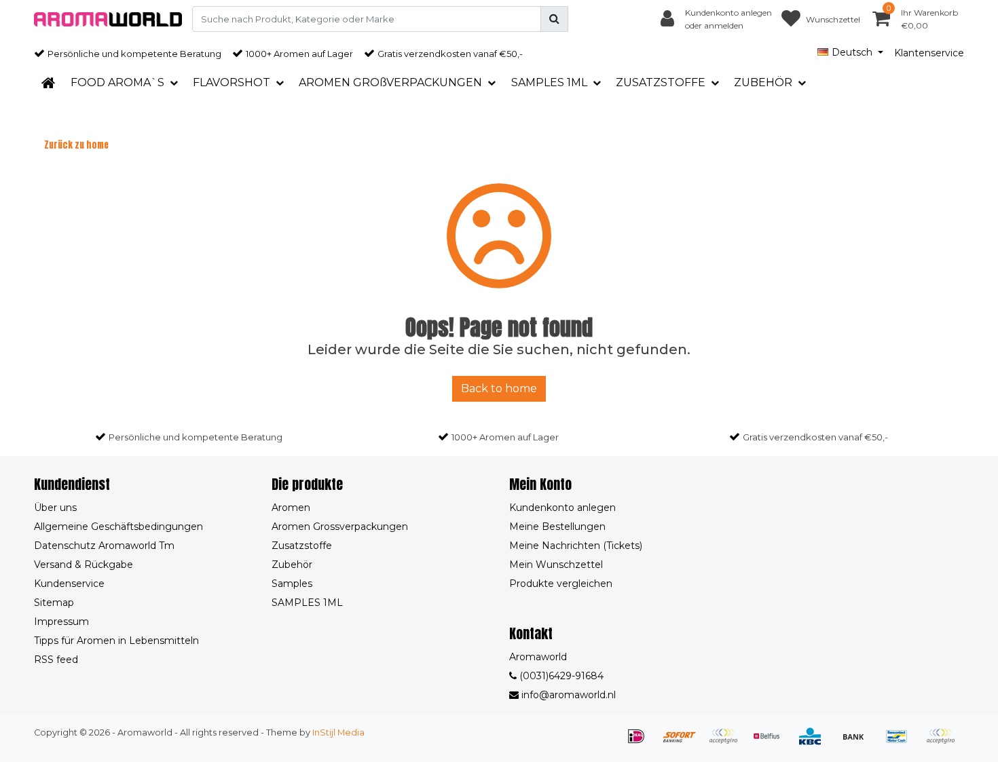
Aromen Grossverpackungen (340, 526)
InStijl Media (338, 732)
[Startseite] (48, 83)
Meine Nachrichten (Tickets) (575, 545)
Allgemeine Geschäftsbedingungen (118, 526)
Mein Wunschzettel (556, 564)
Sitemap (54, 602)
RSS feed (56, 659)
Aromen (291, 507)
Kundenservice (69, 583)
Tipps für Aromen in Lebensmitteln (116, 640)
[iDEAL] (641, 742)
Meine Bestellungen (557, 526)
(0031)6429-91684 (560, 676)
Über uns (55, 507)
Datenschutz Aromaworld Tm (104, 545)
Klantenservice (929, 53)
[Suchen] (554, 19)
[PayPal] (943, 742)
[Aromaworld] (108, 19)
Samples (292, 583)
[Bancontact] (901, 742)
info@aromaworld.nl (568, 695)
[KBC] (814, 742)
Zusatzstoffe (302, 545)
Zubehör (292, 564)
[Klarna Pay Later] (728, 742)
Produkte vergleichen (560, 583)
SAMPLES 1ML (307, 602)
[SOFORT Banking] (684, 742)
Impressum (61, 621)
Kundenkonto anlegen (562, 507)
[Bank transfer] (858, 742)
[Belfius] (771, 742)
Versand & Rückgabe (83, 564)
